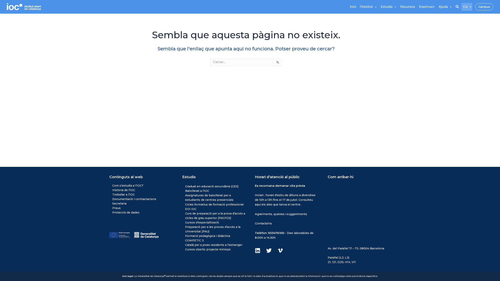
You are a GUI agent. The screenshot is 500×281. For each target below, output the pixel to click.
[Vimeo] (280, 250)
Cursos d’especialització (202, 222)
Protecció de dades (125, 212)
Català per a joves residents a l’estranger (213, 245)
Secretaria (119, 203)
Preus (116, 208)
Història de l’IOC (123, 190)
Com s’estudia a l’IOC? (127, 185)
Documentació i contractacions (134, 199)
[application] (375, 6)
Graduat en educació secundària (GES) (211, 186)
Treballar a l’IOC (123, 194)
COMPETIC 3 (194, 240)
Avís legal (127, 276)
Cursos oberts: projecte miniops (208, 249)
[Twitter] (269, 250)
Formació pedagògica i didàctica (207, 236)
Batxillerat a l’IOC (197, 191)
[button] (457, 7)
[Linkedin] (257, 250)
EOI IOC (190, 209)
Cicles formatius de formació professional (214, 204)
